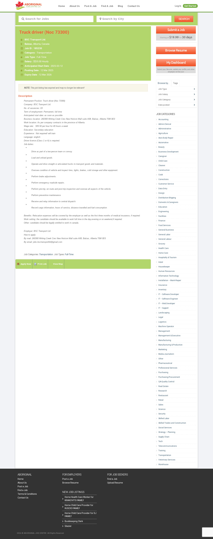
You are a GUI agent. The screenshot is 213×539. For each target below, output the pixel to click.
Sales (160, 405)
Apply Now (26, 264)
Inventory (162, 290)
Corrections (163, 179)
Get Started (190, 6)
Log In (178, 6)
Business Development (168, 152)
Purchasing (163, 372)
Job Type (162, 89)
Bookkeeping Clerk (74, 521)
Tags (175, 83)
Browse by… (163, 83)
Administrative (164, 129)
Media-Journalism (166, 354)
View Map (58, 264)
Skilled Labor (163, 418)
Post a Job (90, 6)
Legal (160, 317)
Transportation (46, 254)
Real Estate (163, 386)
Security (161, 414)
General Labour (164, 239)
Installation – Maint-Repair (169, 280)
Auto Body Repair (165, 138)
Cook (160, 175)
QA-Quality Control (166, 382)
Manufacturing (164, 340)
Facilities (162, 216)
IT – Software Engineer (168, 299)
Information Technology (168, 276)
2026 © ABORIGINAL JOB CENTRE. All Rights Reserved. (40, 533)
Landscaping (163, 313)
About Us (75, 6)
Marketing (162, 349)
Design (161, 193)
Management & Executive (169, 336)
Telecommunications (167, 446)
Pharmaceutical (165, 363)
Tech (160, 441)
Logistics (162, 322)
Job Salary (163, 94)
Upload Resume (115, 482)
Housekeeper (164, 267)
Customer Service (166, 184)
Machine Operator (166, 326)
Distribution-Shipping (167, 198)
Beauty (161, 147)
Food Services (164, 225)
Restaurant (163, 395)
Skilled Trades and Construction (172, 423)
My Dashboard (176, 62)
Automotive (163, 142)
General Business (166, 230)
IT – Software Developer (168, 294)
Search (184, 18)
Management (164, 331)
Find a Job (107, 6)
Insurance (162, 285)
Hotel (160, 262)
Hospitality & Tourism (167, 257)
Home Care (163, 253)
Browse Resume (176, 50)
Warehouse (163, 464)
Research (162, 391)
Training (161, 450)
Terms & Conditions (27, 494)
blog (120, 6)
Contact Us (134, 6)
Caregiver (162, 156)
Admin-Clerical (164, 124)
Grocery (161, 244)
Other (160, 359)
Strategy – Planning (166, 432)
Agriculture (163, 133)
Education (162, 207)
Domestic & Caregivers (168, 202)
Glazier (68, 526)
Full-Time (69, 254)
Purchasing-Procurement (169, 377)
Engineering (163, 211)
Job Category (164, 99)
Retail (160, 400)
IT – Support (163, 308)
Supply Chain (163, 437)
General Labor (164, 234)
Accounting (163, 119)
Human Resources (166, 271)
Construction (164, 170)
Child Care (162, 161)
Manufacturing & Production (170, 345)
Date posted (163, 105)
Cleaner (161, 165)
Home (61, 6)
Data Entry (162, 188)
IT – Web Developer (166, 303)
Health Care (163, 248)
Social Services (165, 428)
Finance (161, 221)
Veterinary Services (166, 460)
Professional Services (167, 368)
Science (161, 409)
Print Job (42, 264)
